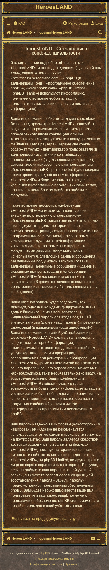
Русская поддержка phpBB (54, 558)
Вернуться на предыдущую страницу (44, 519)
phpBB (44, 553)
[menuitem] (19, 23)
